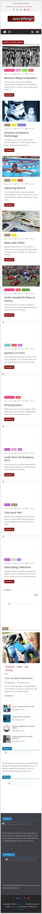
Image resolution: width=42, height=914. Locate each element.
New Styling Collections (17, 567)
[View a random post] (37, 31)
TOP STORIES (26, 290)
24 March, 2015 (24, 683)
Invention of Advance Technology (16, 134)
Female (18, 70)
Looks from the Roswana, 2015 (19, 458)
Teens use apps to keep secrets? (19, 678)
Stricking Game (13, 405)
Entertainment (9, 70)
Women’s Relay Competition (20, 78)
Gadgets (19, 667)
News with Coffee (14, 242)
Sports (31, 70)
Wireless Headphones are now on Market (23, 727)
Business (7, 345)
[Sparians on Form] (21, 331)
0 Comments (31, 74)
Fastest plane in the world (21, 717)
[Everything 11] (4, 31)
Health (25, 70)
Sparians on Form (14, 352)
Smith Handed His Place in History (19, 299)
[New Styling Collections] (21, 545)
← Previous (6, 590)
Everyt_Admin (10, 74)
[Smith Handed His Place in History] (21, 275)
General (7, 125)
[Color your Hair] (21, 491)
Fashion (7, 449)
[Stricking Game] (21, 383)
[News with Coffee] (21, 221)
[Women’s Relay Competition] (21, 56)
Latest (14, 125)
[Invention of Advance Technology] (21, 111)
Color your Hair (13, 512)
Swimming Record (14, 188)
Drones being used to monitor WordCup (22, 737)
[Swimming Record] (21, 166)
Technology (21, 125)
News (13, 559)
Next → (37, 595)
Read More (9, 696)
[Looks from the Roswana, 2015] (21, 435)
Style (20, 345)
